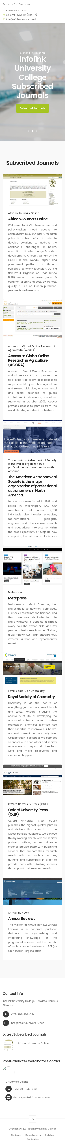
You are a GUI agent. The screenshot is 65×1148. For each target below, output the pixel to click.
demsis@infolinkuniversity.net (32, 1097)
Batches (50, 1135)
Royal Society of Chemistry (31, 696)
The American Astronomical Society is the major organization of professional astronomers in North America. (32, 486)
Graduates (33, 1139)
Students (16, 1135)
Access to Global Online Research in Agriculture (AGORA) (28, 360)
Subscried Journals (32, 108)
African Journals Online (28, 219)
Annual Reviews (21, 918)
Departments (33, 1135)
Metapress (17, 598)
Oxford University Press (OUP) (28, 812)
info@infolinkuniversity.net (21, 19)
